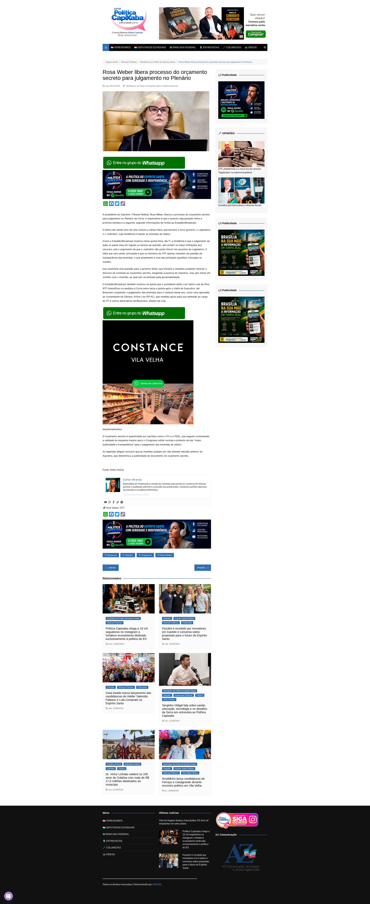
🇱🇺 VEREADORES (121, 47)
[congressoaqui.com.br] (241, 252)
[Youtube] (105, 502)
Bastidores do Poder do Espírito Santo (143, 86)
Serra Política (169, 700)
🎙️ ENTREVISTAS (209, 47)
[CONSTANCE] (148, 372)
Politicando (187, 623)
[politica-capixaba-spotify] (157, 184)
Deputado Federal (132, 764)
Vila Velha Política (190, 773)
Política (200, 695)
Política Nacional (170, 86)
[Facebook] (113, 502)
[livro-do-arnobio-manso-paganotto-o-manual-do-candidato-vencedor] (213, 23)
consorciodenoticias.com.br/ (136, 494)
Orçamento (146, 555)
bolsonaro (112, 555)
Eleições (129, 555)
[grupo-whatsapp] (144, 162)
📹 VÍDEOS (251, 47)
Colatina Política (114, 764)
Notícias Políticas (114, 623)
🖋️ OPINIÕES (226, 133)
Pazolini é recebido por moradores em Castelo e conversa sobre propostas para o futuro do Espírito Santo (196, 861)
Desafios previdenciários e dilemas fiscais (239, 205)
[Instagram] (109, 502)
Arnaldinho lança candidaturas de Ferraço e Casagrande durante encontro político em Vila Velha (183, 782)
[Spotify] (121, 502)
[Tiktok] (117, 502)
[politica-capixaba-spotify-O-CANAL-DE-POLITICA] (241, 100)
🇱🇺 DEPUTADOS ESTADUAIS (150, 47)
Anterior (112, 567)
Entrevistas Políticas (183, 695)
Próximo (201, 567)
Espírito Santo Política (184, 618)
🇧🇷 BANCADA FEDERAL (183, 47)
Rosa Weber (166, 555)
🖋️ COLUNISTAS (232, 47)
